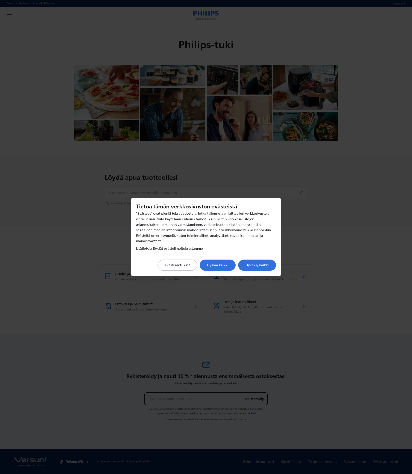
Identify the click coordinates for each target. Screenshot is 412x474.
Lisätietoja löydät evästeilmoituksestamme (169, 248)
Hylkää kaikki (217, 265)
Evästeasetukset (177, 265)
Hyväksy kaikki (257, 265)
